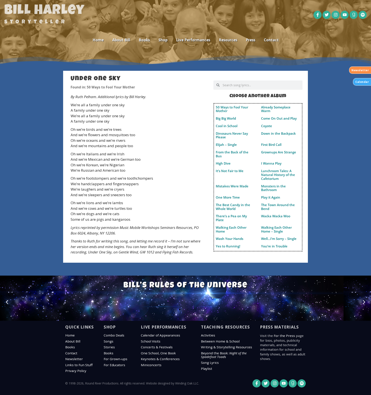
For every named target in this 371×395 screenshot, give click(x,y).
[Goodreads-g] (354, 15)
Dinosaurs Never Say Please (232, 135)
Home (98, 39)
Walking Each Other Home (231, 229)
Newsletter (74, 359)
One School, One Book (158, 353)
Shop (162, 39)
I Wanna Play (271, 163)
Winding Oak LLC (186, 383)
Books (144, 39)
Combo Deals (114, 335)
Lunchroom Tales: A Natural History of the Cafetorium (278, 175)
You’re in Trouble (274, 246)
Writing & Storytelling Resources (226, 347)
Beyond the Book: (224, 355)
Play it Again (270, 197)
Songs (108, 341)
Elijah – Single (226, 144)
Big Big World (226, 118)
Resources (228, 39)
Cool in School (226, 126)
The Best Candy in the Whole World (233, 207)
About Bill (121, 39)
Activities (208, 335)
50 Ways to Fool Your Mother (232, 109)
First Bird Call (271, 144)
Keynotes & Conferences (160, 359)
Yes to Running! (228, 246)
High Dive (223, 163)
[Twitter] (326, 15)
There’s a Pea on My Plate (231, 218)
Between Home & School (220, 341)
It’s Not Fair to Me (229, 171)
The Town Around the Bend (278, 207)
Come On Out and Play (279, 118)
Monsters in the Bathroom (273, 188)
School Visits (150, 341)
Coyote (266, 126)
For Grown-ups (115, 359)
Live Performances (193, 39)
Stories (109, 347)
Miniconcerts (151, 365)
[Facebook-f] (317, 15)
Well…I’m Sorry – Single (278, 238)
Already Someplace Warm (275, 109)
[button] (7, 302)
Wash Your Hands (229, 238)
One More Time (228, 197)
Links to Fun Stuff (79, 365)
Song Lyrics (210, 362)
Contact (271, 39)
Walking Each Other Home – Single (276, 229)
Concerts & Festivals (157, 347)
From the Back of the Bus (232, 154)
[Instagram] (335, 15)
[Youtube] (345, 15)
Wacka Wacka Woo (275, 216)
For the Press (284, 335)
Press (250, 39)
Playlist (206, 368)
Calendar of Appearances (160, 335)
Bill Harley (44, 11)
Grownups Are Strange (278, 152)
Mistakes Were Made (232, 186)
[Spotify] (363, 15)
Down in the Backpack (278, 133)
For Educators (114, 365)
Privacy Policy (75, 371)
